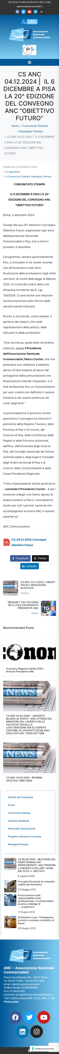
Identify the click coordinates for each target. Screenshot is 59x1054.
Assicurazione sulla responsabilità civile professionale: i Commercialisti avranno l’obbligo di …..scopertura (36, 901)
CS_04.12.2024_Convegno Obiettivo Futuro (28, 542)
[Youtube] (29, 11)
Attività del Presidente (20, 797)
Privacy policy (11, 1001)
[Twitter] (23, 11)
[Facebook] (17, 11)
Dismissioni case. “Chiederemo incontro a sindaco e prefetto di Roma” (36, 920)
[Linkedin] (35, 11)
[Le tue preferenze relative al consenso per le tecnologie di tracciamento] (43, 1049)
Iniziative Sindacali (18, 820)
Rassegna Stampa (41, 176)
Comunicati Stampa (19, 176)
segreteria (14, 171)
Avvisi (11, 805)
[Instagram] (41, 11)
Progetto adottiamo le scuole (24, 836)
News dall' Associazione (21, 828)
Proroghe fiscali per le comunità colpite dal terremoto (36, 883)
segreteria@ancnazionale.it (29, 6)
